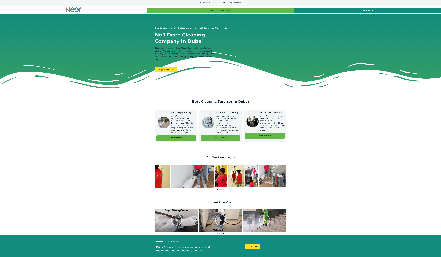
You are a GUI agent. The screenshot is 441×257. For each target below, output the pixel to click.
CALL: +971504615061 (220, 10)
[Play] (176, 220)
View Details (176, 137)
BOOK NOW (367, 10)
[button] (157, 176)
